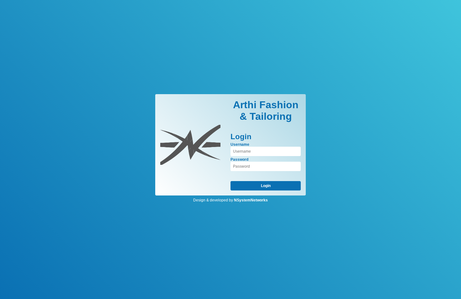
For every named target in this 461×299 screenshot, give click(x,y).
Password (239, 159)
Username (239, 144)
